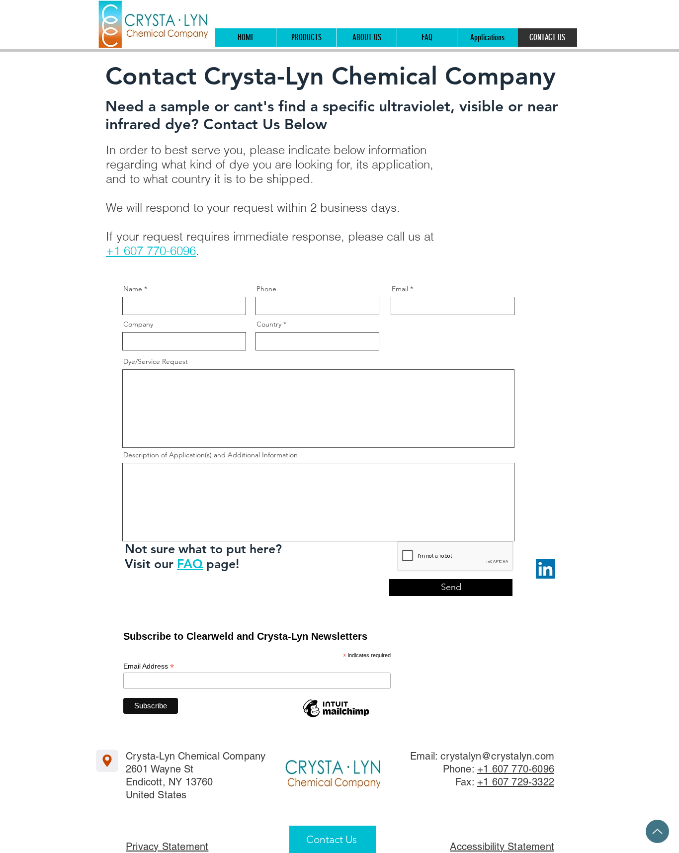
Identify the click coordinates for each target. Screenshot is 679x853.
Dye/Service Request (155, 361)
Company (138, 324)
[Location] (107, 761)
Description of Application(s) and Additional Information (210, 454)
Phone (266, 288)
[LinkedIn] (545, 569)
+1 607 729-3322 (515, 782)
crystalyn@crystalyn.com (497, 756)
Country (268, 324)
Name (132, 288)
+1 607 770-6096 (151, 251)
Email (400, 288)
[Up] (657, 831)
